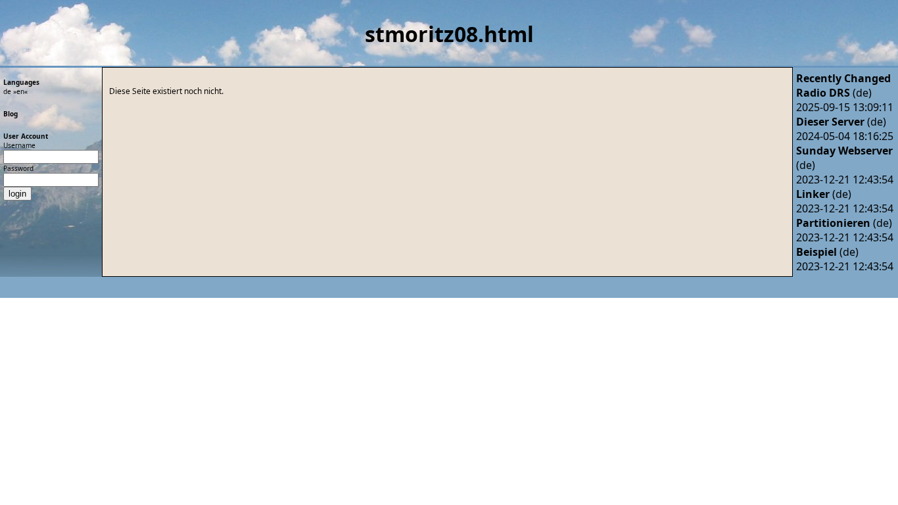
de (7, 91)
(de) (834, 92)
